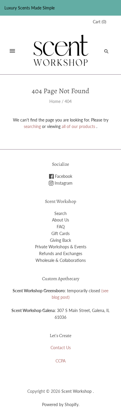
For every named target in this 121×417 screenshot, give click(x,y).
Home (54, 101)
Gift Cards (60, 233)
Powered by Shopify (60, 404)
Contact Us (61, 347)
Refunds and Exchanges (60, 253)
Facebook (63, 176)
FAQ (61, 226)
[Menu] (12, 51)
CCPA (60, 360)
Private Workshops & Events (60, 246)
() (99, 21)
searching (32, 126)
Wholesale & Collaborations (61, 260)
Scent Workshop (76, 391)
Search (60, 213)
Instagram (63, 182)
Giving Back (60, 240)
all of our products (78, 126)
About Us (60, 219)
